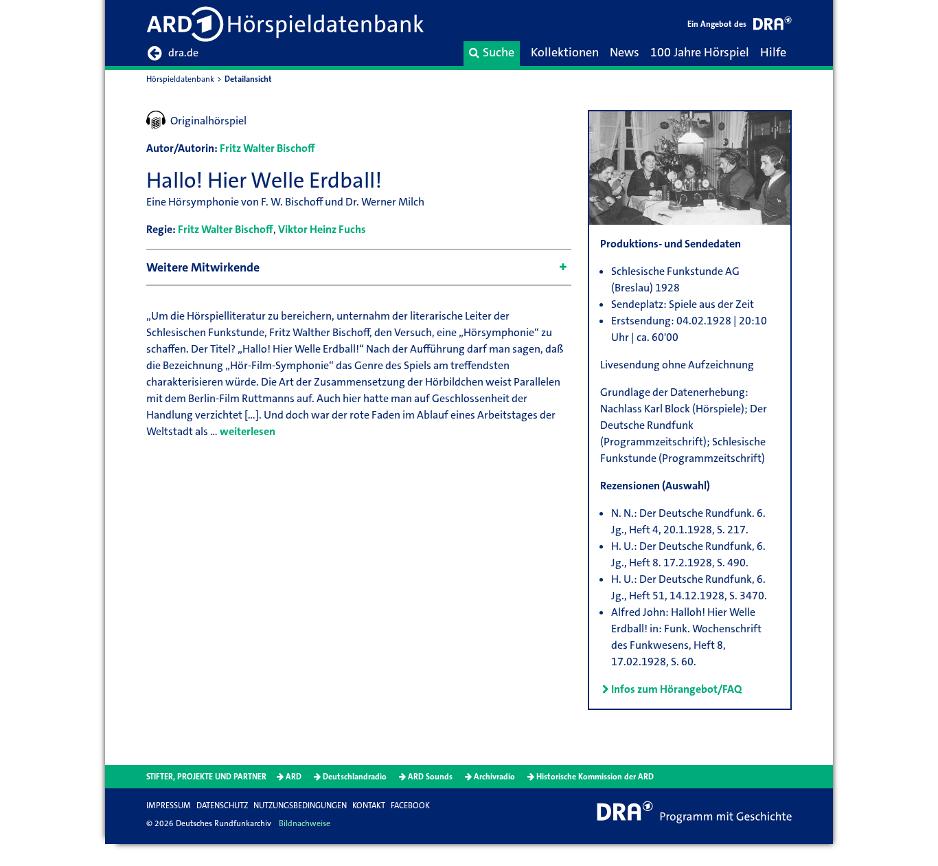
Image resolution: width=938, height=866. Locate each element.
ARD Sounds (430, 776)
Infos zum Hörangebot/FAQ (676, 689)
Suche (498, 52)
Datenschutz (222, 805)
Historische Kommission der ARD (595, 776)
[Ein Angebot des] (772, 25)
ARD (293, 776)
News (624, 52)
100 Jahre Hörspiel (699, 52)
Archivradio (494, 776)
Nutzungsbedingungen (300, 805)
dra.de (183, 52)
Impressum (168, 805)
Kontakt (368, 805)
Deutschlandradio (355, 776)
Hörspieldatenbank (180, 79)
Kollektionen (565, 52)
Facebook (410, 805)
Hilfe (773, 52)
